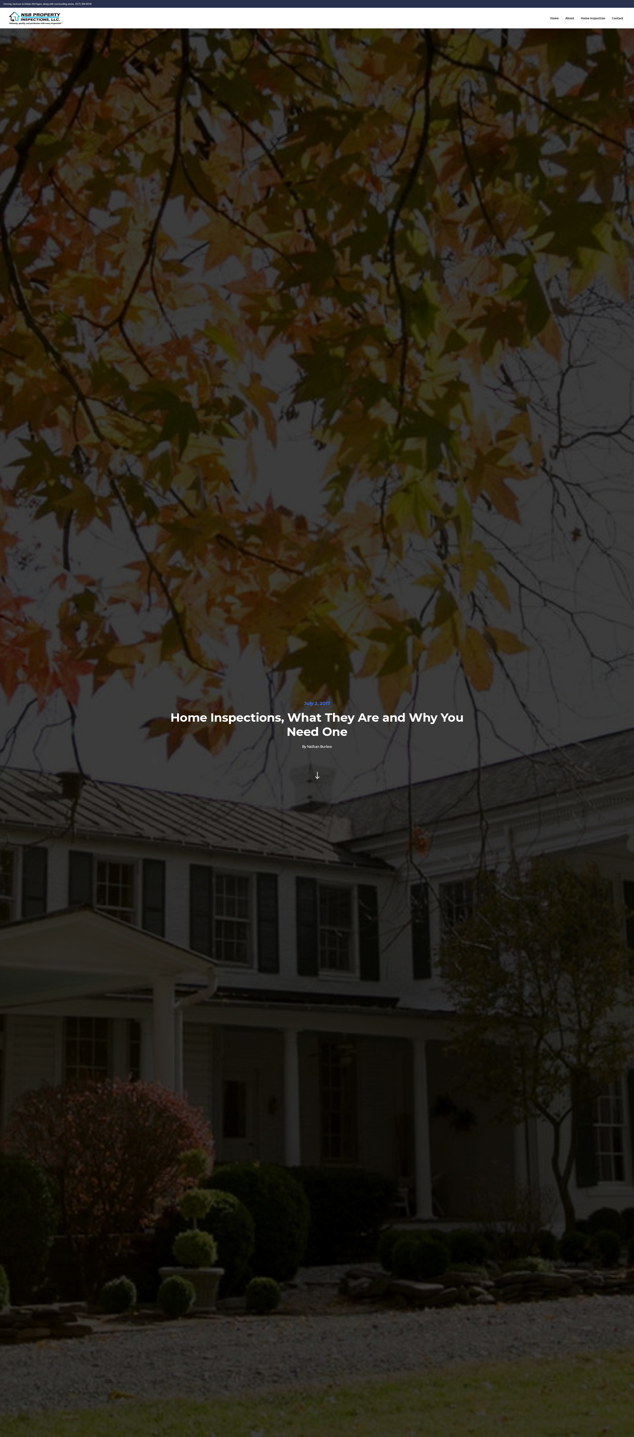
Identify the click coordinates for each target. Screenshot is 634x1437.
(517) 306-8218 (83, 3)
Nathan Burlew (319, 746)
